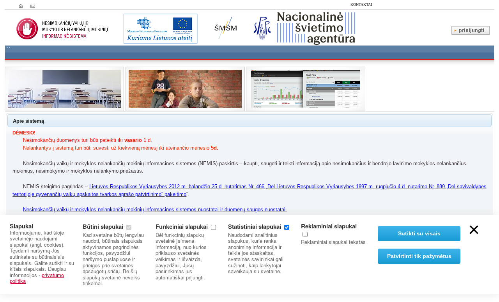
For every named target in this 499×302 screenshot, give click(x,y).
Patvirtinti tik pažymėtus (419, 256)
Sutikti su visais (419, 233)
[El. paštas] (32, 6)
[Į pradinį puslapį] (21, 6)
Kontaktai (361, 4)
